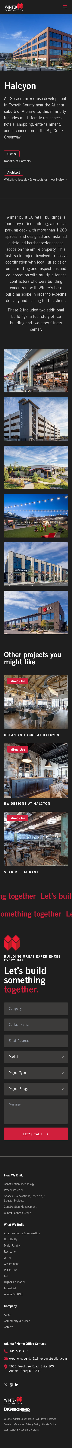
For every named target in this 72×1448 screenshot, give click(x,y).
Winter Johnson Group (17, 1213)
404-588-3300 (19, 1351)
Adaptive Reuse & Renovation (22, 1233)
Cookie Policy (49, 1424)
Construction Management (20, 1207)
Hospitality (10, 1239)
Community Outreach (17, 1321)
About (7, 1315)
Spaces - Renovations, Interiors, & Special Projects (25, 1198)
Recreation (10, 1252)
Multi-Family (12, 1246)
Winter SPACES (14, 1294)
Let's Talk (33, 1134)
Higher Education (15, 1282)
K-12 (7, 1276)
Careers (8, 1327)
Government (11, 1264)
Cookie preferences (14, 1424)
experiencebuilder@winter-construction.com (38, 1358)
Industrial (10, 1288)
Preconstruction (14, 1190)
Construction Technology (19, 1184)
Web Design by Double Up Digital (21, 1430)
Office (7, 1258)
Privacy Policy (33, 1424)
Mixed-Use (10, 1270)
